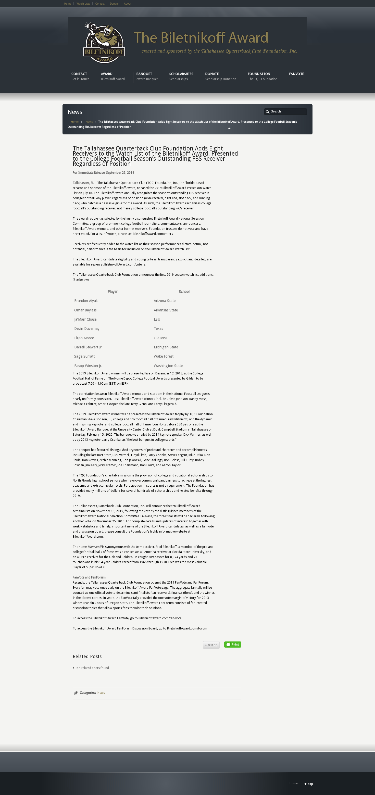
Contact (100, 3)
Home (67, 3)
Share (211, 645)
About (127, 3)
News (89, 121)
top (310, 784)
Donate (114, 3)
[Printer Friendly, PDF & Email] (232, 644)
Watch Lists (83, 3)
